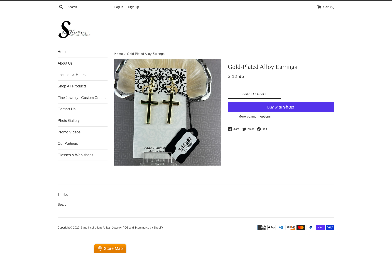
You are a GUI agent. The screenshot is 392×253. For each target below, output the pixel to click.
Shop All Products (72, 86)
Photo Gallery (69, 121)
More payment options (254, 116)
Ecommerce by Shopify (149, 227)
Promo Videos (69, 132)
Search (63, 204)
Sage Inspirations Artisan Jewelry (101, 227)
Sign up (133, 7)
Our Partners (68, 143)
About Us (65, 63)
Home (62, 52)
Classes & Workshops (75, 155)
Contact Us (67, 109)
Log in (118, 7)
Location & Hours (72, 75)
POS (125, 227)
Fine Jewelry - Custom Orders (81, 98)
